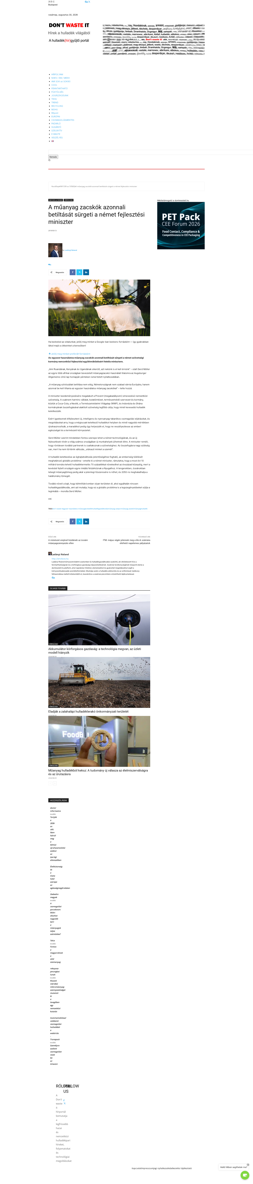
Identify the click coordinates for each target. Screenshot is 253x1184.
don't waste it (57, 509)
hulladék (88, 509)
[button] (49, 160)
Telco (52, 940)
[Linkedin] (87, 2)
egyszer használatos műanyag (74, 509)
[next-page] (55, 783)
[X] (89, 2)
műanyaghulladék (140, 509)
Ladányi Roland (71, 250)
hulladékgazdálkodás (100, 509)
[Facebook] (85, 2)
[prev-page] (50, 783)
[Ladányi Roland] (55, 250)
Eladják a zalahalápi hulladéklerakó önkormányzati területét (88, 711)
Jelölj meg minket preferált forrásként (69, 353)
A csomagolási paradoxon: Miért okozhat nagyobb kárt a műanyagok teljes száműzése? (55, 918)
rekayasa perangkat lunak (54, 971)
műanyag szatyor (114, 509)
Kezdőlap (55, 186)
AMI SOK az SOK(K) (67, 186)
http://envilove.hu (60, 558)
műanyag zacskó (127, 509)
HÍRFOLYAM (69, 200)
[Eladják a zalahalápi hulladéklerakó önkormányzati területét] (99, 682)
